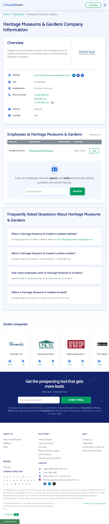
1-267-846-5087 (50, 472)
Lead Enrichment (46, 443)
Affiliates (7, 443)
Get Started (93, 5)
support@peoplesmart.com (55, 469)
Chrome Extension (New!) (50, 458)
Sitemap (7, 467)
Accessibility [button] (8, 514)
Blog (5, 447)
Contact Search (45, 439)
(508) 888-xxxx (40, 98)
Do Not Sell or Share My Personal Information (93, 449)
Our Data (43, 447)
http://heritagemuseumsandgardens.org (51, 75)
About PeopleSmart (12, 439)
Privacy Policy (100, 503)
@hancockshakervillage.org (41, 151)
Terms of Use (86, 407)
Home (6, 14)
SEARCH (77, 191)
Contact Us (87, 439)
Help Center (87, 443)
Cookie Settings (9, 522)
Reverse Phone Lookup (49, 451)
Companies (18, 14)
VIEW (94, 151)
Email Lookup (45, 454)
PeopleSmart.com (47, 410)
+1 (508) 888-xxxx (41, 95)
